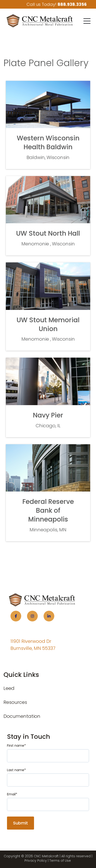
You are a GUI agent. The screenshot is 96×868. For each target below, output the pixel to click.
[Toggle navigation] (86, 21)
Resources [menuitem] (15, 702)
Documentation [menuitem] (21, 716)
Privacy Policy (35, 860)
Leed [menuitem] (8, 688)
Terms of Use (60, 860)
